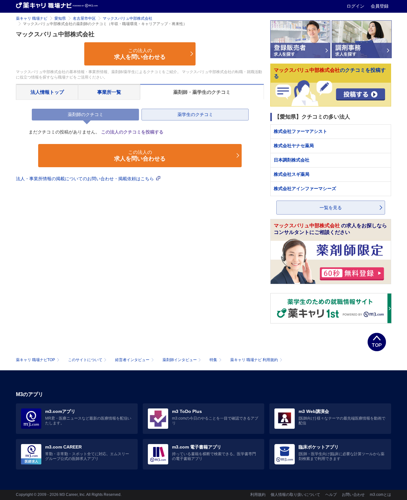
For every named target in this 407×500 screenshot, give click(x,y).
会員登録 (380, 6)
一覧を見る (331, 207)
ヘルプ (331, 494)
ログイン (356, 6)
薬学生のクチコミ (195, 114)
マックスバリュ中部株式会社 (127, 18)
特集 (213, 360)
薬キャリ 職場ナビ (31, 18)
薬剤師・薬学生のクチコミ (202, 92)
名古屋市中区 (84, 18)
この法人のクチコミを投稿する (132, 131)
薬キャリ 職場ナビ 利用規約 (254, 360)
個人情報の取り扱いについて (295, 494)
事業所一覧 (109, 92)
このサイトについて (85, 360)
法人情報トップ (47, 92)
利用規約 (258, 494)
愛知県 (60, 18)
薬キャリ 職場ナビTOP (35, 360)
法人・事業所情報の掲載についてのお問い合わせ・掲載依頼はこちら (85, 178)
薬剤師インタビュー (179, 360)
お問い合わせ (353, 494)
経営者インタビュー (132, 360)
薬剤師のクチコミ (85, 114)
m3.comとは (380, 494)
